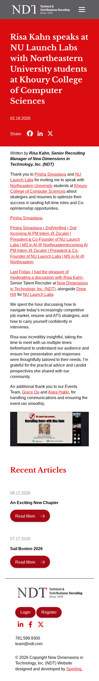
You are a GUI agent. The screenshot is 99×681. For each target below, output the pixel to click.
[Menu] (82, 10)
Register (49, 612)
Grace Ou (30, 392)
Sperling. (74, 669)
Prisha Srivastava (50, 174)
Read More (25, 516)
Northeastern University (31, 186)
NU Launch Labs (38, 294)
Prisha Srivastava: (26, 218)
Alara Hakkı (58, 392)
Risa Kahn (72, 277)
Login (25, 612)
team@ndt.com (28, 644)
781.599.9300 (27, 638)
